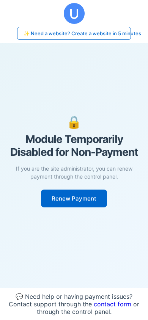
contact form (112, 304)
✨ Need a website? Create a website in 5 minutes (77, 33)
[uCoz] (74, 13)
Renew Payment (74, 198)
